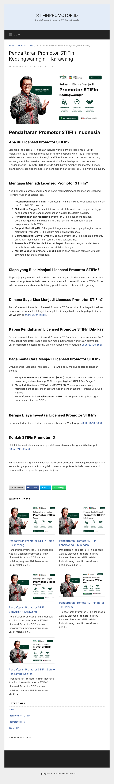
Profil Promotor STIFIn (19, 715)
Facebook (33, 487)
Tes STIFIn (14, 728)
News (11, 709)
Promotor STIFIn (25, 45)
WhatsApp (60, 487)
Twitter (46, 487)
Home (11, 45)
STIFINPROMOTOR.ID (57, 15)
